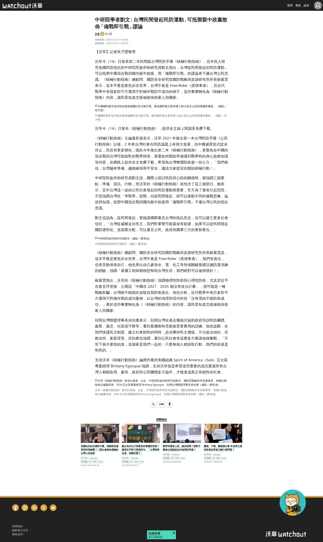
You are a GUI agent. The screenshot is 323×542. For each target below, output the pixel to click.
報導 (290, 5)
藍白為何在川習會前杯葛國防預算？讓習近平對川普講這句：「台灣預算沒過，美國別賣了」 (140, 449)
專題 (298, 5)
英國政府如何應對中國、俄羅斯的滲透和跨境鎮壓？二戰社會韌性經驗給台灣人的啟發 (99, 449)
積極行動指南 (144, 128)
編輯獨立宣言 (20, 530)
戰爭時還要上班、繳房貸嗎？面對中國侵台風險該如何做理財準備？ (182, 447)
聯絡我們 (17, 534)
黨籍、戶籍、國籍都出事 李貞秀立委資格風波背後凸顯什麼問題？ (223, 447)
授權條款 (17, 526)
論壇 (306, 5)
